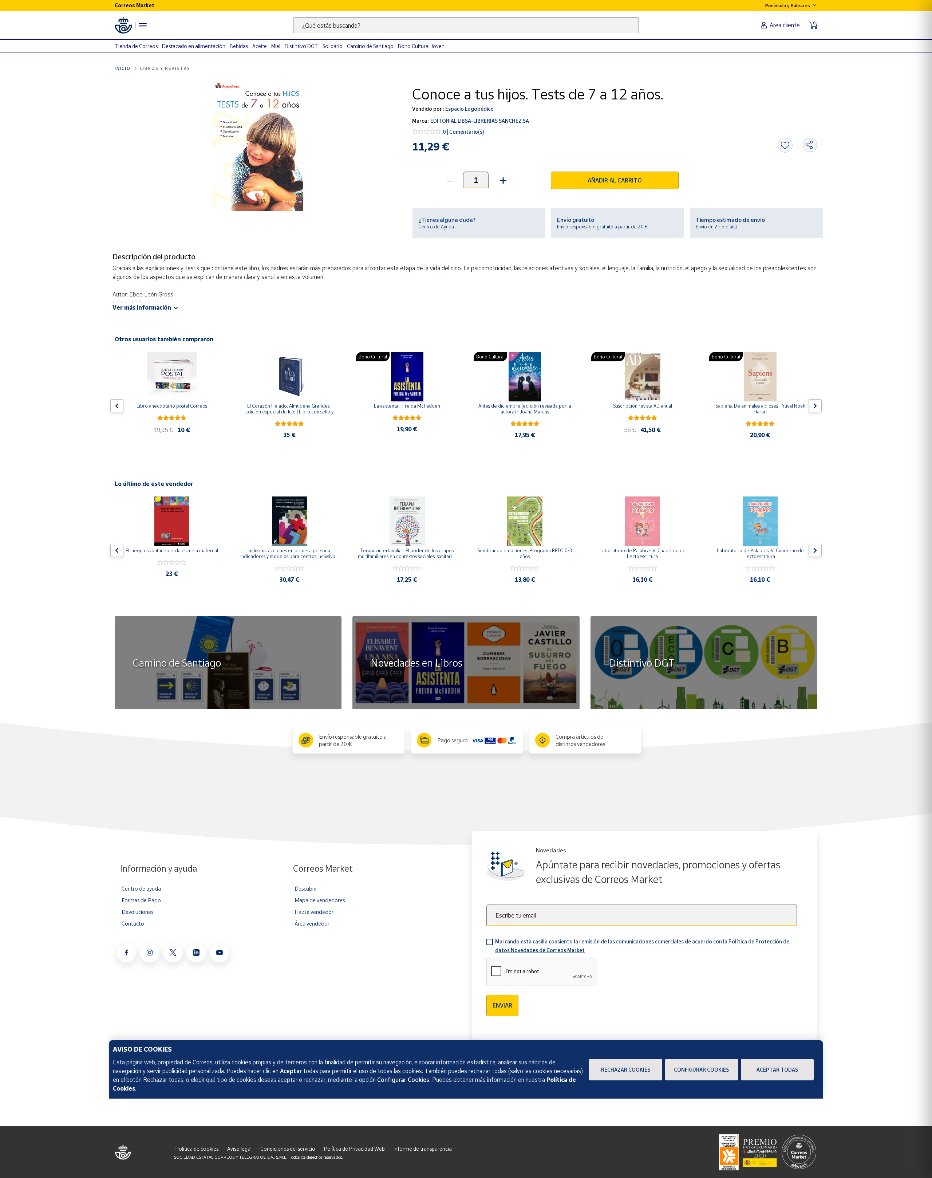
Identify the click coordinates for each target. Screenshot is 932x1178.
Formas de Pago (141, 900)
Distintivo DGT (301, 46)
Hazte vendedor (314, 911)
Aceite (259, 46)
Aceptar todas (777, 1070)
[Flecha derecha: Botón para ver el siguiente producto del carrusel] (815, 405)
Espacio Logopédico (469, 109)
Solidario (333, 46)
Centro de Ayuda (436, 226)
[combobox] (466, 25)
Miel (275, 46)
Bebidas (239, 46)
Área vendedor (312, 923)
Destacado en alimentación (193, 46)
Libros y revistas (165, 68)
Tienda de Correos (136, 46)
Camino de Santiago (370, 46)
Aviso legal (239, 1149)
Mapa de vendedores (320, 900)
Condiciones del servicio (287, 1149)
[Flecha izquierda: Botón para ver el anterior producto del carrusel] (116, 405)
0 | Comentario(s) (463, 132)
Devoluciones (137, 911)
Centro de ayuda (141, 888)
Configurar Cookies (701, 1070)
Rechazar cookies (625, 1070)
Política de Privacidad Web (354, 1149)
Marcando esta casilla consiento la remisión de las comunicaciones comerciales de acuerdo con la (642, 945)
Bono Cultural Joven (421, 46)
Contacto (133, 923)
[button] (502, 179)
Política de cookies (196, 1149)
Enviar (502, 1005)
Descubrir (306, 888)
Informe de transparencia (423, 1149)
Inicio (123, 68)
